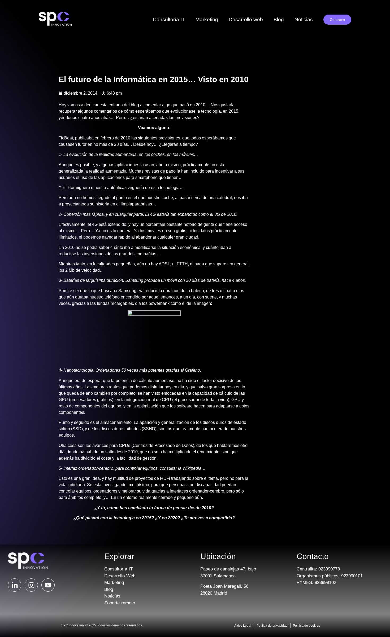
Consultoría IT (169, 19)
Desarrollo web (246, 19)
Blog (279, 19)
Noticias (303, 19)
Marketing (207, 19)
